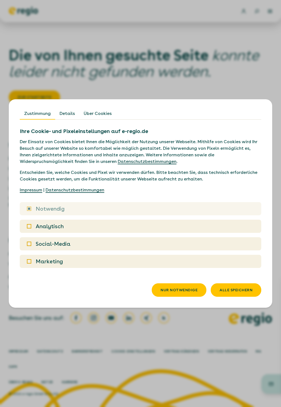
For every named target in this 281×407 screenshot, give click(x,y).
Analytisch (50, 226)
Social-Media (53, 244)
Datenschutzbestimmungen (147, 161)
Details (67, 113)
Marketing (49, 261)
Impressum (31, 190)
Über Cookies (98, 113)
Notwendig (50, 208)
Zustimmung (37, 113)
